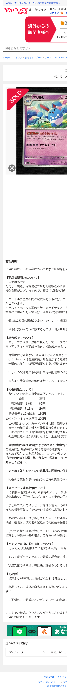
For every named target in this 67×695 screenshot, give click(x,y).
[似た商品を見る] (12, 168)
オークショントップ (12, 57)
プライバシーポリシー (49, 682)
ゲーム (48, 57)
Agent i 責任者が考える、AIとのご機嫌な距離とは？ (33, 3)
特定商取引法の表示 (57, 686)
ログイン (54, 12)
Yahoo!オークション (55, 676)
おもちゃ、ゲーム (33, 57)
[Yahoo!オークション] (25, 9)
